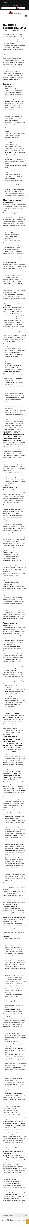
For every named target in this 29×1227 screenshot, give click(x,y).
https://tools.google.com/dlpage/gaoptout (15, 1063)
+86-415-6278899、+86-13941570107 (12, 5)
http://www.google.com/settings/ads (14, 1054)
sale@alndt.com (8, 2)
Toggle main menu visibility (26, 16)
